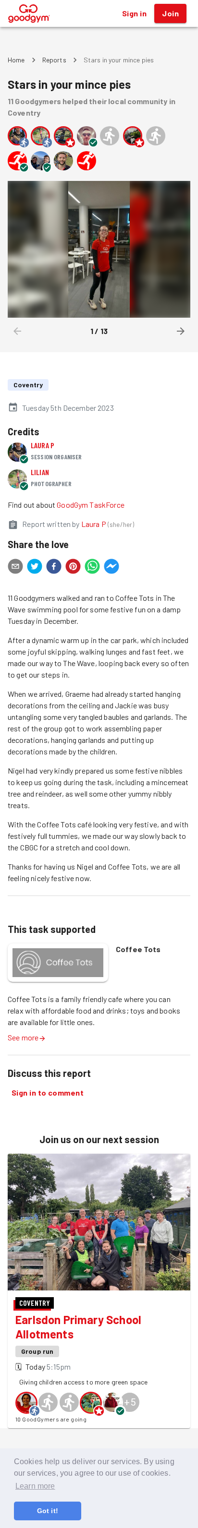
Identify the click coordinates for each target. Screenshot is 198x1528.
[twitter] (34, 568)
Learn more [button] (35, 1486)
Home (16, 60)
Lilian (40, 472)
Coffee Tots (138, 949)
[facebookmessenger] (111, 568)
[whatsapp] (92, 568)
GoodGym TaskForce (90, 504)
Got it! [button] (47, 1511)
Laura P (42, 445)
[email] (15, 568)
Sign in (134, 13)
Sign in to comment (48, 1092)
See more (23, 1037)
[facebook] (54, 568)
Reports (54, 60)
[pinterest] (73, 568)
